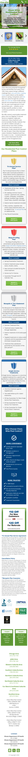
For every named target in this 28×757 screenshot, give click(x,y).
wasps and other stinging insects (16, 245)
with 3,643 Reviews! (14, 51)
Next (26, 37)
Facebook (9, 750)
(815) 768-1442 (14, 661)
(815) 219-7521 (14, 683)
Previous (2, 37)
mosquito (9, 315)
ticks (23, 97)
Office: (14, 701)
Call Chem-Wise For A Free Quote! (14, 143)
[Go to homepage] (4, 2)
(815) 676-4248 (14, 690)
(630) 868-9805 (14, 666)
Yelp (14, 750)
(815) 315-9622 (14, 696)
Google (18, 750)
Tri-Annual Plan (19, 209)
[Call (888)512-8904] (22, 1)
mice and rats (8, 100)
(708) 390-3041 (14, 672)
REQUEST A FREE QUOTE (13, 219)
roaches (18, 383)
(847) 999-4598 (14, 677)
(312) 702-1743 (14, 655)
